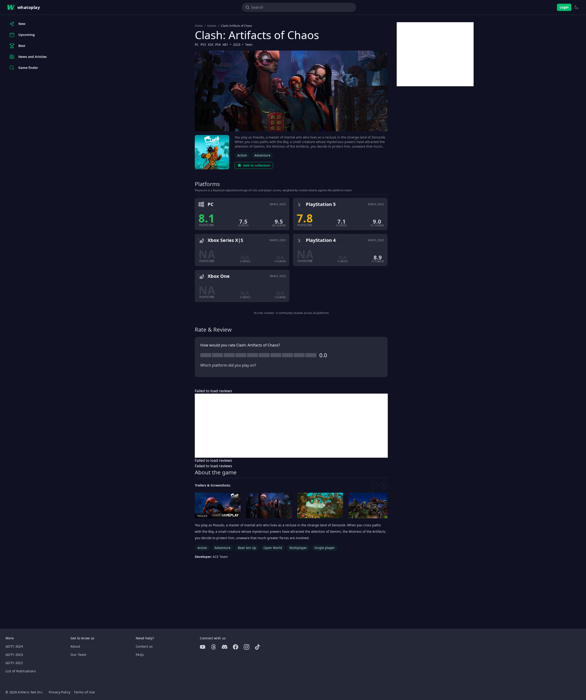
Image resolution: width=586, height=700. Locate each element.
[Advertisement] (291, 426)
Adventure (262, 155)
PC (197, 44)
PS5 (203, 44)
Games (211, 26)
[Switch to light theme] (576, 7)
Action (242, 155)
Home (199, 26)
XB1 (225, 44)
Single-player (324, 548)
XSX (210, 44)
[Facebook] (235, 647)
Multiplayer (298, 548)
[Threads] (213, 647)
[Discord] (224, 647)
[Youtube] (202, 647)
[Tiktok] (257, 647)
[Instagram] (246, 647)
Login (564, 7)
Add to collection (256, 165)
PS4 (218, 44)
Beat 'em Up (247, 548)
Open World (272, 548)
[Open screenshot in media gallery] (269, 506)
